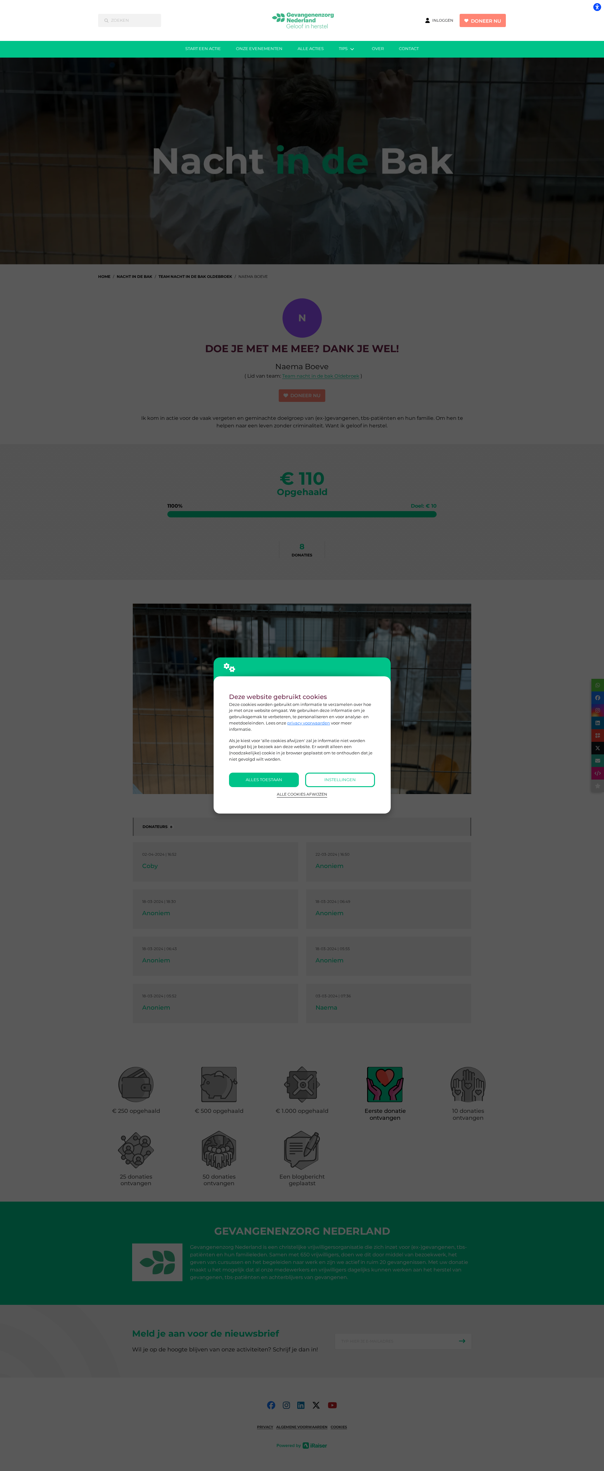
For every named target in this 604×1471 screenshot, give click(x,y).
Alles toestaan (264, 779)
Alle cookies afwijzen (302, 794)
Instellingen (340, 779)
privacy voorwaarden (308, 722)
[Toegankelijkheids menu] (597, 7)
